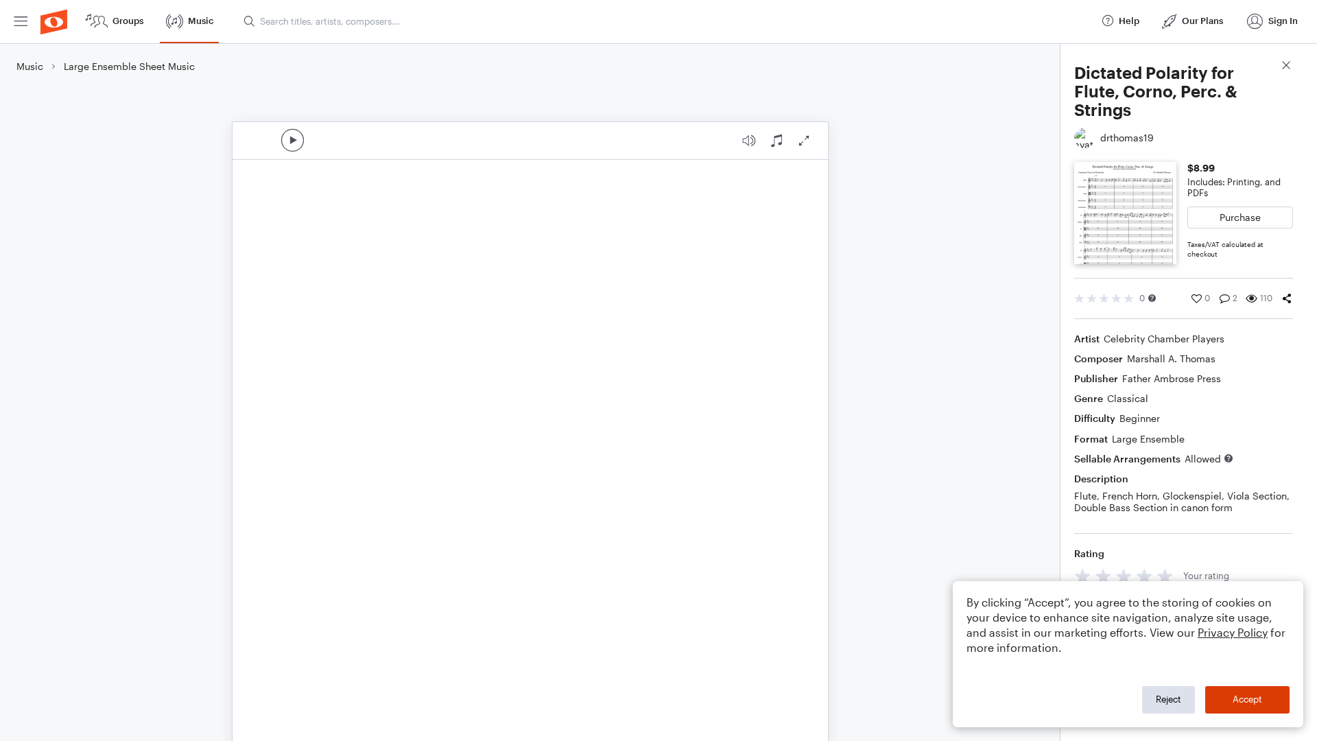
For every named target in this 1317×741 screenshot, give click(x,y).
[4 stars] (1144, 576)
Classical (1127, 398)
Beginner (1139, 418)
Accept (1247, 699)
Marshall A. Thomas (1171, 358)
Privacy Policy (1233, 632)
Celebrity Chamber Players (1164, 338)
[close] (1286, 67)
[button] (1152, 298)
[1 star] (1082, 576)
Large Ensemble (1148, 439)
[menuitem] (20, 21)
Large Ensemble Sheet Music (129, 66)
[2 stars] (1103, 576)
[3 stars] (1123, 576)
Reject (1168, 699)
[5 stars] (1165, 576)
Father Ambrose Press (1171, 378)
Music (29, 66)
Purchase (1240, 217)
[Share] (1287, 298)
